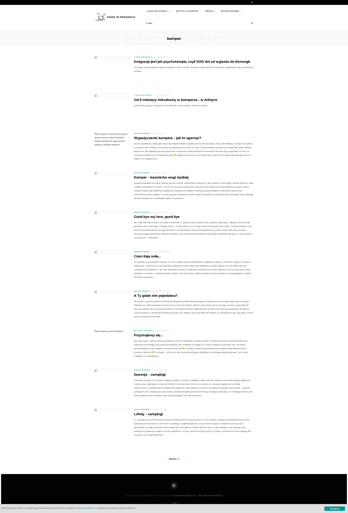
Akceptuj (334, 508)
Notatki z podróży (187, 11)
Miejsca (209, 11)
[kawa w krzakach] (115, 17)
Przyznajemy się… (148, 335)
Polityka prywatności (210, 496)
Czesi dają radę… (147, 256)
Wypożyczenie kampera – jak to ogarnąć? (167, 138)
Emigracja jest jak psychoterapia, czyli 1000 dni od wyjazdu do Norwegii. (192, 62)
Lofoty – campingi (148, 414)
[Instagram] (174, 485)
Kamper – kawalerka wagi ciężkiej (161, 177)
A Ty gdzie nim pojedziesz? (156, 296)
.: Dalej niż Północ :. (157, 11)
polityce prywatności (85, 508)
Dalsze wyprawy (142, 370)
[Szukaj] (252, 23)
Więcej (173, 459)
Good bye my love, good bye (157, 217)
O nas (149, 23)
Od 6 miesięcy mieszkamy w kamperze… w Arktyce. (176, 100)
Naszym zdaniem (230, 11)
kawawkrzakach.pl (185, 496)
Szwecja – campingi (150, 374)
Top (175, 503)
